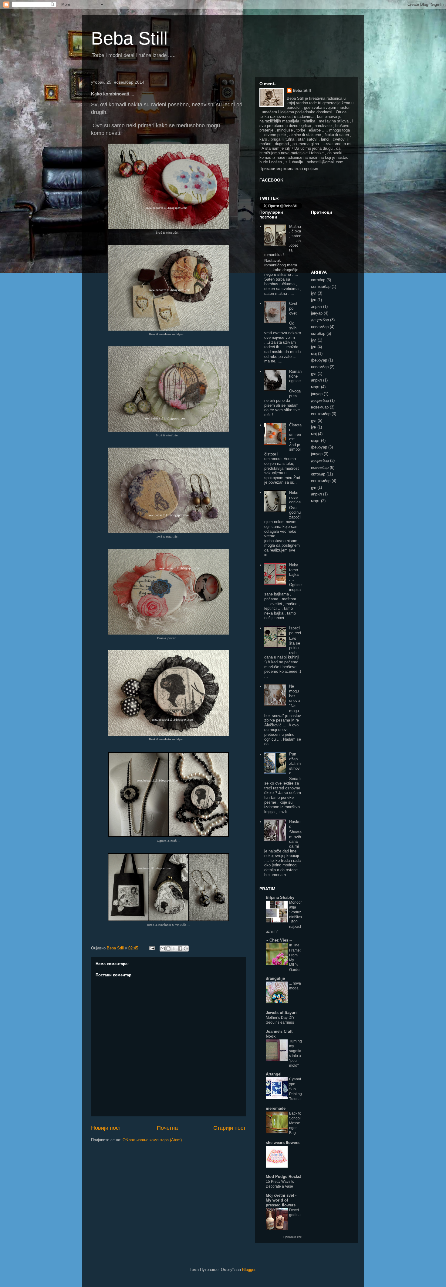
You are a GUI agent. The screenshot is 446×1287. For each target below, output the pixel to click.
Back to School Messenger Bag (295, 1123)
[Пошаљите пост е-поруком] (151, 948)
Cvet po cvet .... (293, 310)
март (315, 387)
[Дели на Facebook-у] (180, 948)
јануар (317, 313)
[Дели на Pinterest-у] (186, 948)
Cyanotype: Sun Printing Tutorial (295, 1089)
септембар (320, 286)
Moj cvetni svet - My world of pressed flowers (281, 1200)
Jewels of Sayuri (281, 1012)
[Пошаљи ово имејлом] (163, 948)
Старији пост (229, 1128)
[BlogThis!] (168, 948)
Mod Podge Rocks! (283, 1176)
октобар (318, 280)
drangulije (275, 978)
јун (313, 300)
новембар (320, 327)
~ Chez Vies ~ (279, 940)
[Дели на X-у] (174, 948)
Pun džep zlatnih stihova (295, 763)
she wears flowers (282, 1142)
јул (313, 293)
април (316, 306)
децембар (320, 320)
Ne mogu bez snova (294, 693)
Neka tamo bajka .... (294, 572)
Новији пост (106, 1128)
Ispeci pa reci (295, 630)
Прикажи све (292, 1237)
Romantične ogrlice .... (295, 378)
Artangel (274, 1074)
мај (314, 353)
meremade (276, 1108)
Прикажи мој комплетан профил (288, 168)
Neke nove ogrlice (295, 497)
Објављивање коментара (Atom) (152, 1140)
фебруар (319, 360)
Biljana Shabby (280, 897)
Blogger (248, 1269)
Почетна (167, 1128)
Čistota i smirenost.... (295, 432)
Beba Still (129, 38)
